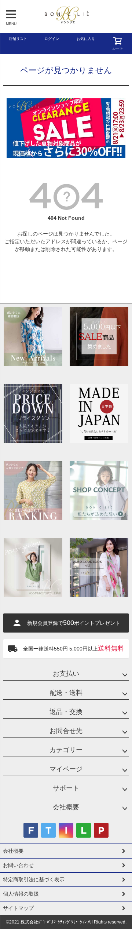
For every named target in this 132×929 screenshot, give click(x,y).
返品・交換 (66, 711)
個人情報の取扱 (21, 894)
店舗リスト (18, 39)
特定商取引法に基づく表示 (34, 879)
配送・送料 (66, 692)
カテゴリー (66, 750)
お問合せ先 (66, 731)
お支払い (66, 673)
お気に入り (86, 39)
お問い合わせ (18, 865)
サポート (66, 788)
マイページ (66, 769)
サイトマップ (18, 908)
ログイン (51, 39)
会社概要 (66, 807)
